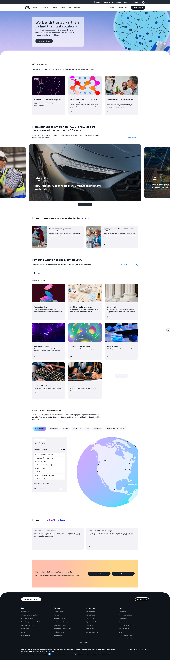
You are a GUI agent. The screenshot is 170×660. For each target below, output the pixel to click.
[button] (45, 7)
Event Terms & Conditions (127, 639)
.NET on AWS (90, 618)
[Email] (148, 650)
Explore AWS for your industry (128, 265)
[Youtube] (142, 650)
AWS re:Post (123, 618)
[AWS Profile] (143, 2)
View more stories (132, 138)
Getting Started (58, 611)
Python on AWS (91, 622)
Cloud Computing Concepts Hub (31, 622)
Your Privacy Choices (42, 654)
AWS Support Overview (126, 625)
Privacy (23, 654)
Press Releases (25, 635)
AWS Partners (58, 635)
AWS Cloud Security (27, 625)
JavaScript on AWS (92, 632)
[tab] (39, 429)
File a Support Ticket (125, 615)
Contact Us (122, 611)
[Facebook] (131, 650)
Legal (120, 632)
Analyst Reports (59, 632)
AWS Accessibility (124, 629)
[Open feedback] (168, 330)
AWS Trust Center (59, 618)
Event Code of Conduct (126, 635)
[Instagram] (136, 650)
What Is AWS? (25, 611)
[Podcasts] (145, 650)
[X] (128, 650)
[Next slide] (90, 204)
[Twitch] (139, 650)
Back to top (83, 642)
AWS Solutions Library (61, 622)
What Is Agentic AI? (27, 618)
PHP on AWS (90, 629)
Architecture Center (60, 625)
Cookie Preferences (59, 654)
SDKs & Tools (90, 615)
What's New (25, 629)
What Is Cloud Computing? (29, 615)
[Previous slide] (80, 204)
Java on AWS (90, 625)
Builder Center (90, 611)
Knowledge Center (125, 622)
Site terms (31, 654)
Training (56, 615)
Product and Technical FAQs (62, 629)
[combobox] (85, 218)
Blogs (23, 632)
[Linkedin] (134, 650)
